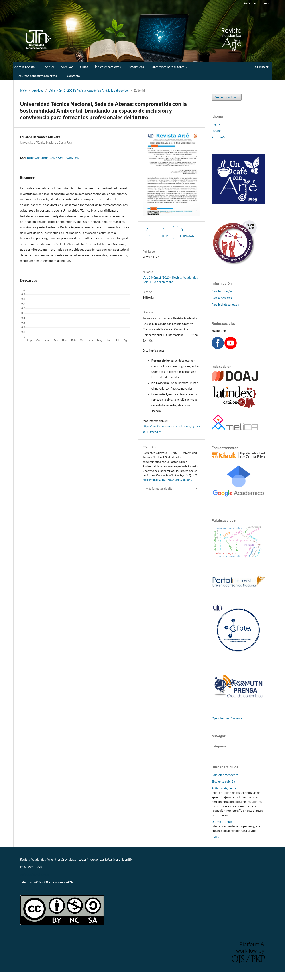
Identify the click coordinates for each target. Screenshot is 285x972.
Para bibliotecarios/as (225, 304)
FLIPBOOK (187, 235)
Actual (49, 67)
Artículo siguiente (224, 788)
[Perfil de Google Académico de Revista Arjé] (238, 502)
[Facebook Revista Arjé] (218, 348)
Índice (216, 837)
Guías (84, 67)
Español (217, 130)
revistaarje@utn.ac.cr (35, 874)
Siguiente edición (223, 781)
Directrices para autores (168, 67)
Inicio (23, 90)
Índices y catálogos (108, 67)
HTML (166, 235)
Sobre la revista (24, 67)
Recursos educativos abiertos (36, 76)
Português (219, 137)
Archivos (67, 67)
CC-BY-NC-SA (30, 890)
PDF (148, 235)
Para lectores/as (222, 291)
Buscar (263, 67)
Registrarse (251, 3)
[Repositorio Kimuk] (238, 457)
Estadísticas (136, 67)
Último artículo (222, 821)
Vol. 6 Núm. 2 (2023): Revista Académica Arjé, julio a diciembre (89, 90)
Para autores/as (222, 298)
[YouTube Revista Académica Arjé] (230, 348)
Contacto (73, 76)
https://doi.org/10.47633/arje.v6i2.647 (53, 157)
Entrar (267, 3)
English (217, 124)
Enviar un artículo (226, 97)
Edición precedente (225, 775)
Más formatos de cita (159, 488)
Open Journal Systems (227, 718)
